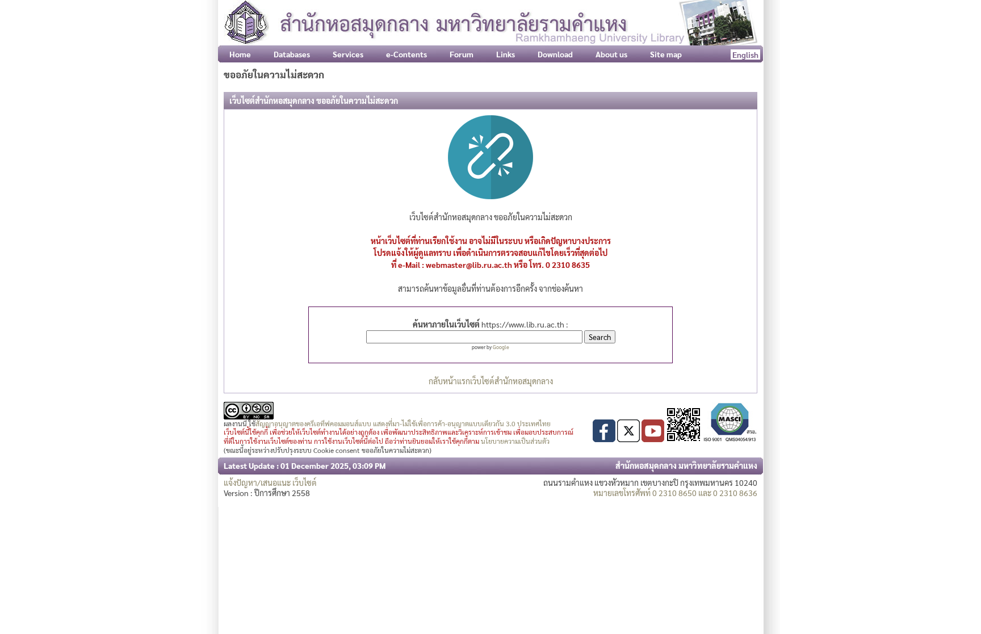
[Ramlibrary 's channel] (653, 439)
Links (505, 54)
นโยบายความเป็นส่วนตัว (515, 441)
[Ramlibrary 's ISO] (730, 439)
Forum (461, 54)
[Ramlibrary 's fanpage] (604, 439)
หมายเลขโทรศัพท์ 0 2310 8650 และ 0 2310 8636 (675, 493)
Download (555, 54)
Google (501, 346)
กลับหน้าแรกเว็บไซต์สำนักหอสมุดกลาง (491, 381)
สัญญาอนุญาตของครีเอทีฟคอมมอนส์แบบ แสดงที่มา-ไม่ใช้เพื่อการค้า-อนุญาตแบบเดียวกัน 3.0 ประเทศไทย (403, 423)
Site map (666, 54)
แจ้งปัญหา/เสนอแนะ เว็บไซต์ (270, 482)
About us (611, 54)
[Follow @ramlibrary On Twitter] (628, 439)
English (745, 54)
